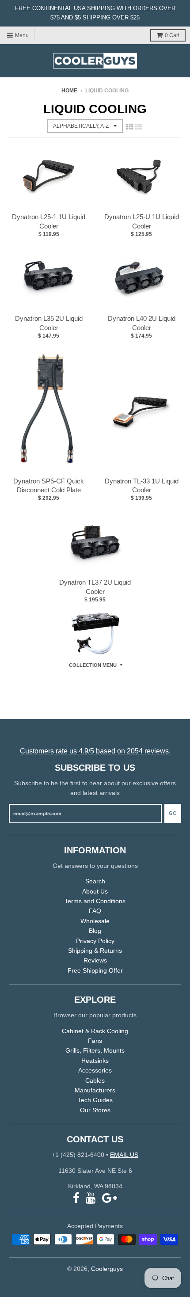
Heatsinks (95, 1060)
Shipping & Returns (95, 950)
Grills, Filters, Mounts (95, 1050)
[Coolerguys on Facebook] (76, 1198)
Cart (172, 35)
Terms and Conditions (95, 901)
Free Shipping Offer (95, 970)
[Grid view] (129, 127)
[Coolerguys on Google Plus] (109, 1198)
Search (95, 881)
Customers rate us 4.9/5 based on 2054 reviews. (95, 751)
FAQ (95, 910)
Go (173, 813)
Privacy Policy (95, 940)
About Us (95, 891)
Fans (95, 1040)
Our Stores (95, 1110)
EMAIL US (124, 1154)
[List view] (138, 127)
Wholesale (95, 920)
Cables (95, 1080)
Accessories (95, 1070)
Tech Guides (95, 1099)
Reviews (95, 960)
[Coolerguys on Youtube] (91, 1198)
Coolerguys (107, 1268)
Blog (95, 930)
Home (69, 90)
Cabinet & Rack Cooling (95, 1031)
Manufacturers (95, 1090)
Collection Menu (93, 665)
